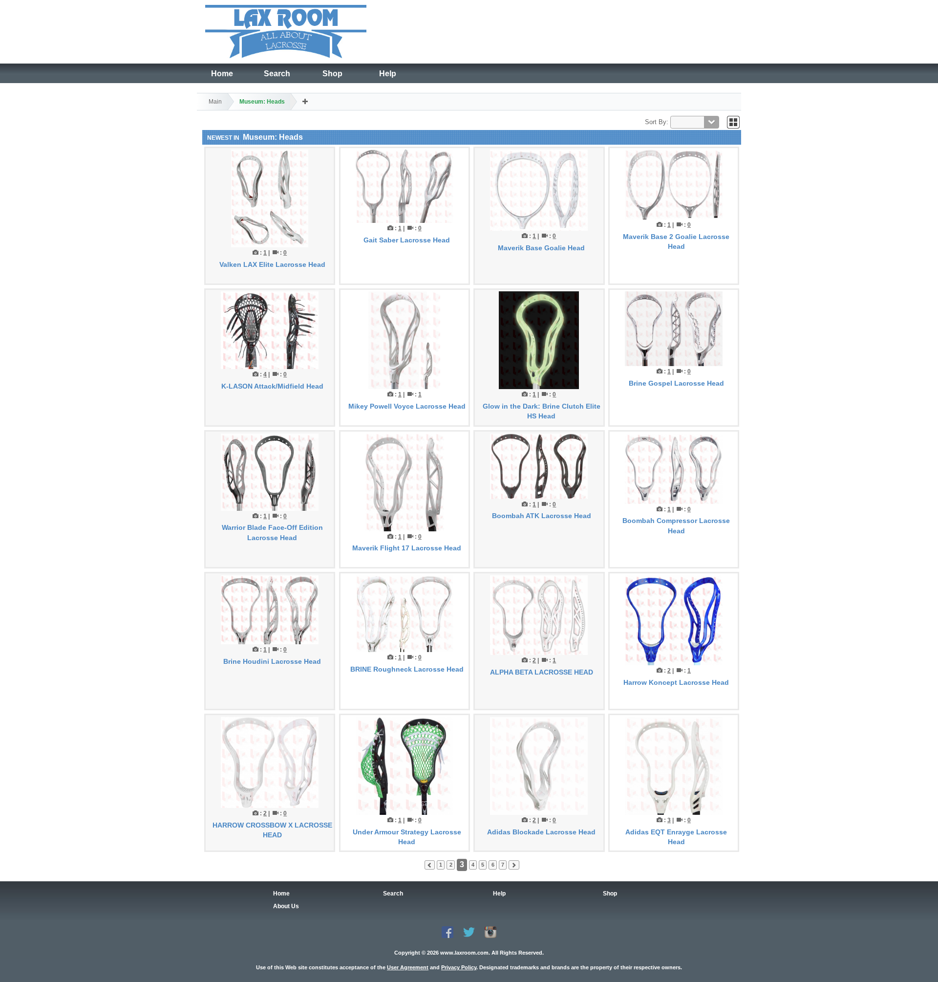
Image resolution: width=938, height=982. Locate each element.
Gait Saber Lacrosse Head (406, 240)
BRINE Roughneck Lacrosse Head (407, 669)
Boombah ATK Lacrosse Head (541, 516)
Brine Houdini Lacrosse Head (272, 661)
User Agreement (407, 967)
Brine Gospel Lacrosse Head (676, 383)
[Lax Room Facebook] (447, 931)
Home (222, 73)
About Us (286, 906)
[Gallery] (733, 122)
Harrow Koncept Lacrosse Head (676, 682)
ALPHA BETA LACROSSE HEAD (541, 672)
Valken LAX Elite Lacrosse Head (272, 264)
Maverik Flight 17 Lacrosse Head (406, 548)
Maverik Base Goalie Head (541, 248)
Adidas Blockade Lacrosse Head (541, 832)
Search (277, 73)
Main (215, 101)
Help (387, 73)
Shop (332, 73)
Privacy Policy (458, 967)
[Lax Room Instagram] (490, 931)
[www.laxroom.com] (285, 30)
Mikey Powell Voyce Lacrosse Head (407, 406)
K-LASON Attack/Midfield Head (272, 386)
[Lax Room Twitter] (469, 931)
